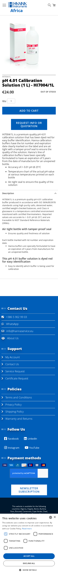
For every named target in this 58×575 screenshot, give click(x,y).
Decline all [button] (29, 563)
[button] (29, 570)
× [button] (55, 517)
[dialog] (29, 544)
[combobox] (50, 517)
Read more (27, 528)
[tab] (29, 193)
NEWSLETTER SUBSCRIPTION (29, 489)
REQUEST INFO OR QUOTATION (29, 124)
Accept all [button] (29, 556)
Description (8, 193)
